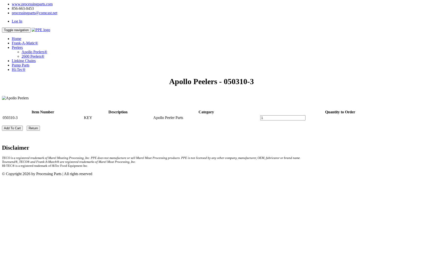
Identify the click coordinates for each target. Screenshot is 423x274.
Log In (17, 21)
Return (33, 128)
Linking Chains (24, 61)
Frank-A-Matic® (25, 43)
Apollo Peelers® (34, 52)
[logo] (41, 30)
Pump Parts (20, 65)
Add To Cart (12, 128)
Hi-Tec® (18, 69)
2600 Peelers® (33, 56)
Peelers (17, 47)
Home (16, 39)
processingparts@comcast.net (34, 13)
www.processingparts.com (32, 4)
